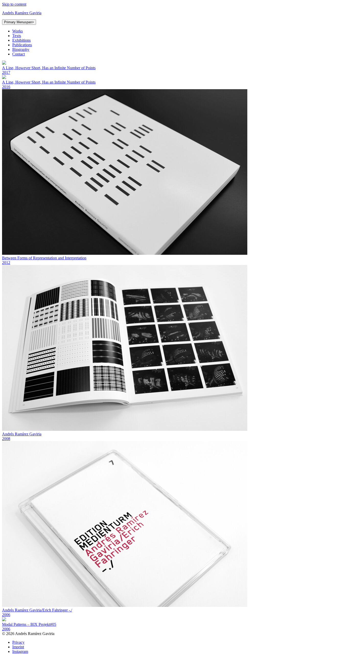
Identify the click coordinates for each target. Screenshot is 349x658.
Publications (22, 45)
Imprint (18, 647)
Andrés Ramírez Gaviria (21, 13)
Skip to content (14, 4)
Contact (18, 54)
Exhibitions (21, 40)
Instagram (20, 651)
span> (19, 22)
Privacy (18, 642)
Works (17, 31)
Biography (20, 49)
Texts (16, 35)
